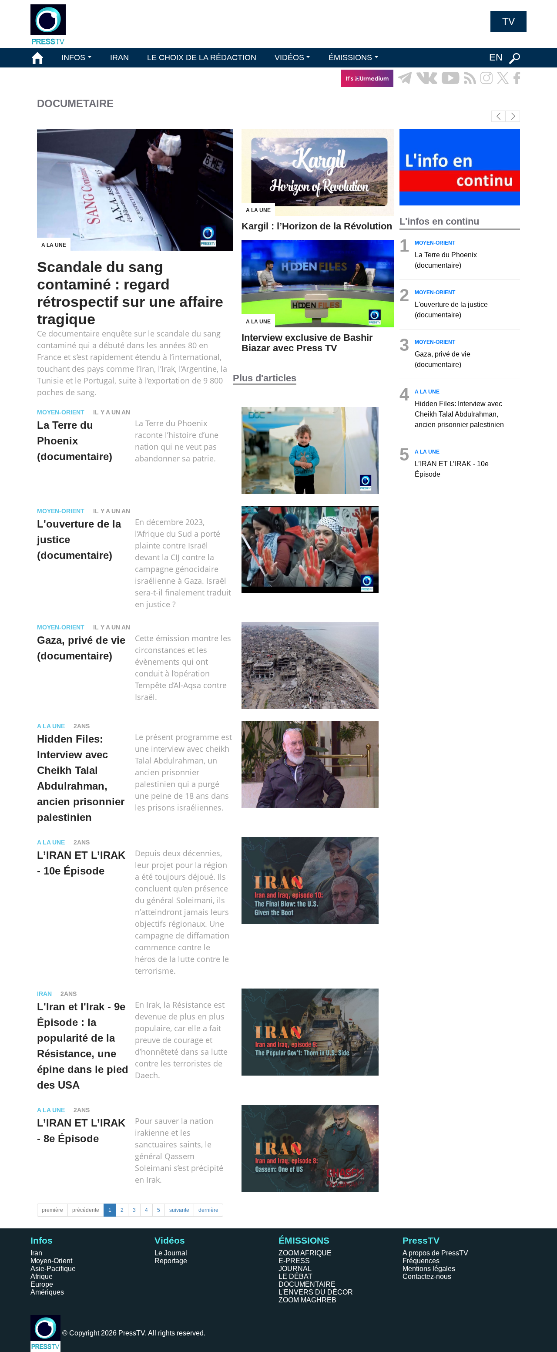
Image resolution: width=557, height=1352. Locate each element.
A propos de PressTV (435, 1253)
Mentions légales (429, 1268)
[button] (513, 116)
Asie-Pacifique (53, 1268)
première (52, 1210)
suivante (179, 1210)
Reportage (170, 1261)
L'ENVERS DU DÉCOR (315, 1292)
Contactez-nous (427, 1276)
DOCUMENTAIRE (307, 1284)
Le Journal (170, 1253)
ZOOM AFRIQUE (305, 1253)
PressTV (421, 1240)
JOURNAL (295, 1268)
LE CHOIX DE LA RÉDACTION (201, 57)
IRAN (119, 57)
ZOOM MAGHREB (307, 1300)
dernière (208, 1210)
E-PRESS (294, 1261)
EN (496, 57)
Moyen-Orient (51, 1261)
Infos (41, 1240)
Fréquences (421, 1261)
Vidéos (169, 1240)
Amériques (47, 1292)
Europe (41, 1284)
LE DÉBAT (295, 1276)
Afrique (41, 1276)
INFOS (73, 57)
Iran (36, 1253)
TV (508, 21)
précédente (85, 1210)
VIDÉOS (289, 57)
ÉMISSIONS (350, 57)
